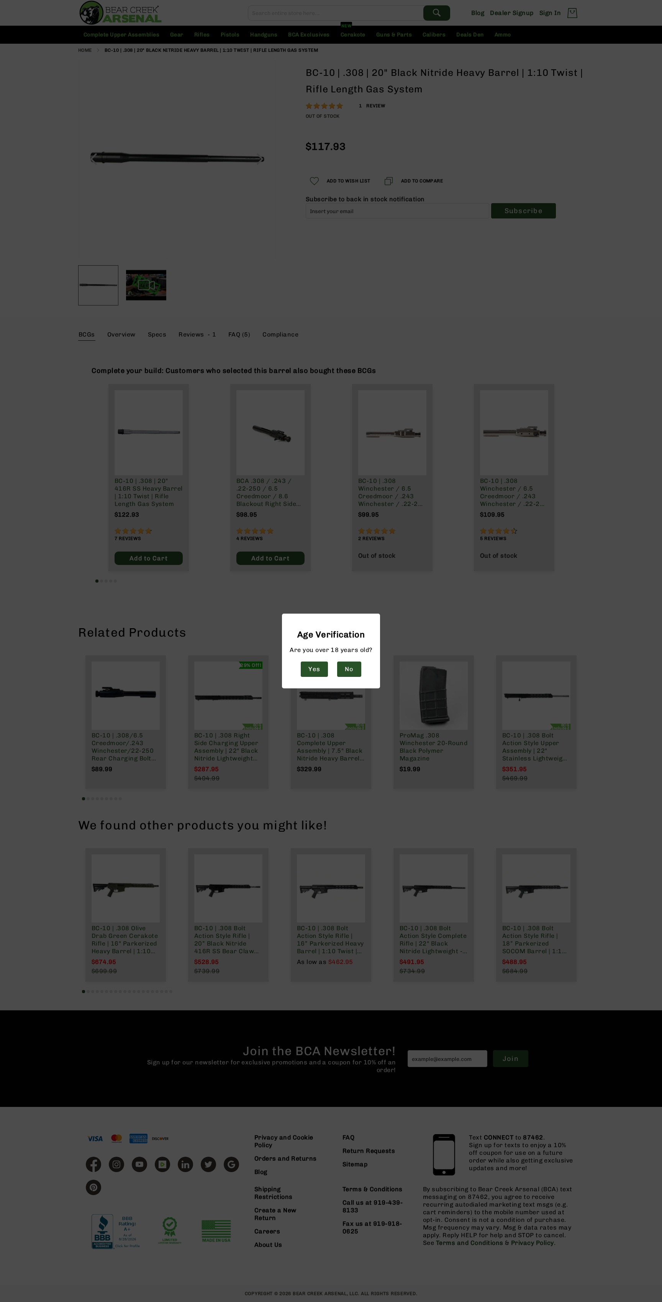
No (349, 669)
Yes (314, 669)
